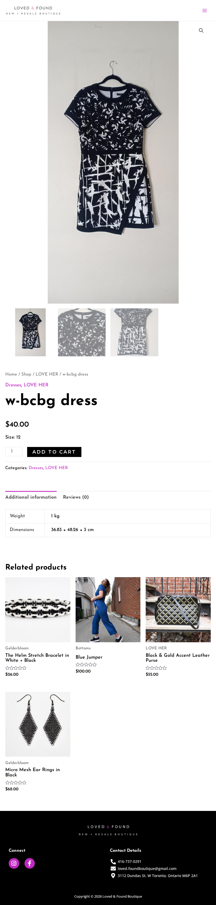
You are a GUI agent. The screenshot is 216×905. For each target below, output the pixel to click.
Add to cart (54, 452)
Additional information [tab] (31, 497)
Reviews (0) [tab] (76, 497)
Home (11, 374)
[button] (201, 30)
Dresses (13, 385)
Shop (26, 374)
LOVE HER (47, 374)
